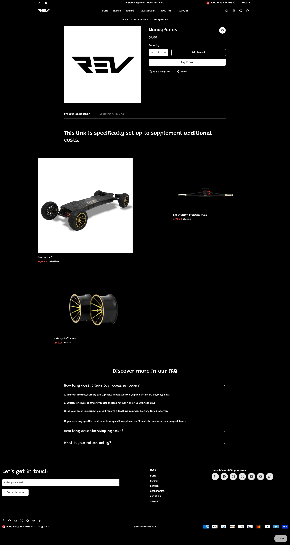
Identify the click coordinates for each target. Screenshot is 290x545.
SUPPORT (183, 11)
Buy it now (187, 62)
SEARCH (117, 11)
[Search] (226, 11)
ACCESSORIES (148, 11)
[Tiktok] (269, 476)
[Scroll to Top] (284, 528)
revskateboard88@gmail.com (229, 470)
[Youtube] (260, 476)
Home (125, 19)
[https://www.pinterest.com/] (215, 476)
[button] (247, 10)
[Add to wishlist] (222, 30)
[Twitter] (242, 476)
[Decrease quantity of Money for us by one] (152, 52)
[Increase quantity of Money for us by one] (165, 52)
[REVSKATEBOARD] (44, 11)
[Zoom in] (134, 32)
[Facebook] (46, 3)
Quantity (154, 45)
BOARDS (130, 11)
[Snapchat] (251, 476)
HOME (105, 11)
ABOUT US (166, 11)
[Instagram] (39, 3)
